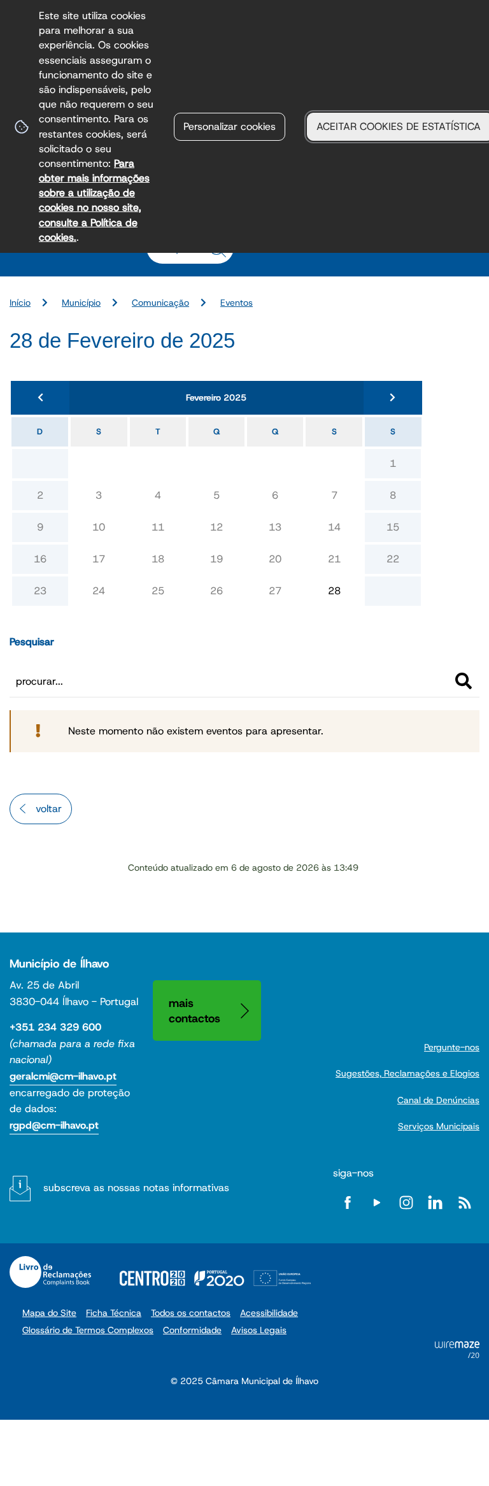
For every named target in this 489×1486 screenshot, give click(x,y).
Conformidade (192, 1330)
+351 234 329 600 (55, 1027)
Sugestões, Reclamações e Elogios (407, 1073)
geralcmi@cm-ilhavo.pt (63, 1076)
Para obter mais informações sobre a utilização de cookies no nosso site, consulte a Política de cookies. (94, 200)
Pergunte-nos (451, 1047)
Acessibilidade (269, 1312)
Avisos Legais (259, 1330)
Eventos (236, 302)
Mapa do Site (49, 1312)
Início (20, 302)
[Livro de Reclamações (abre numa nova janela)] (50, 1272)
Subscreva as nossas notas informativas (136, 1187)
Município (81, 302)
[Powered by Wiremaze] (457, 1354)
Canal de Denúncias (438, 1100)
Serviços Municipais (438, 1126)
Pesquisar (32, 641)
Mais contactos (194, 1010)
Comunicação (160, 302)
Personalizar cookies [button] (229, 126)
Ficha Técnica (113, 1312)
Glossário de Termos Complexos (87, 1330)
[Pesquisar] (463, 681)
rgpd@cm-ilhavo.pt (54, 1125)
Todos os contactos (190, 1312)
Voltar (49, 808)
